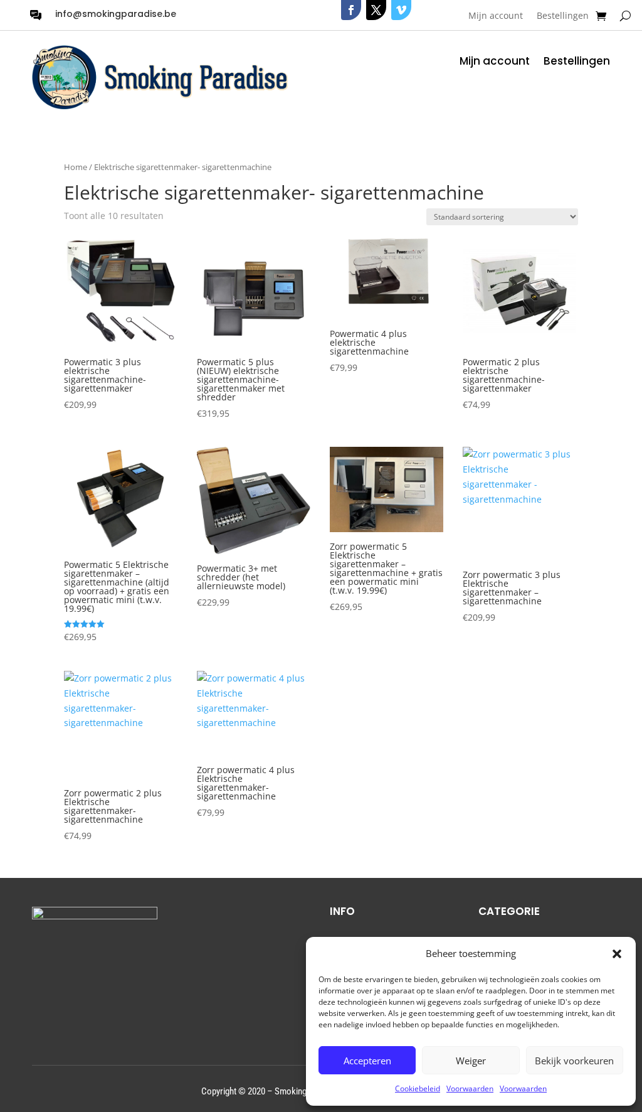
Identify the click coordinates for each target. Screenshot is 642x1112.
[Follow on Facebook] (351, 10)
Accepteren (367, 1060)
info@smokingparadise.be (115, 14)
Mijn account (495, 16)
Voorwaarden (469, 1088)
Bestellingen (563, 16)
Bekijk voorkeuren (574, 1060)
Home (75, 167)
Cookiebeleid (417, 1088)
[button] (617, 954)
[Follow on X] (376, 10)
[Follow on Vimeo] (401, 10)
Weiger (471, 1060)
